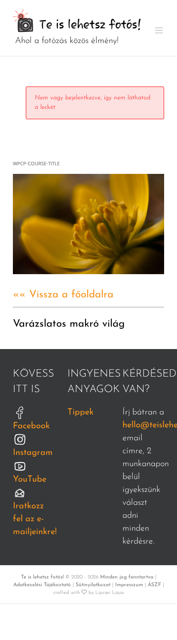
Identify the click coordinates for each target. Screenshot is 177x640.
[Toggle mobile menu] (159, 30)
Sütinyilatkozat (93, 584)
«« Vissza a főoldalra (63, 295)
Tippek (80, 412)
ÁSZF (154, 584)
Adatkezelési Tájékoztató (42, 584)
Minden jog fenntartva (126, 577)
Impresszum (129, 584)
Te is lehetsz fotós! (42, 577)
